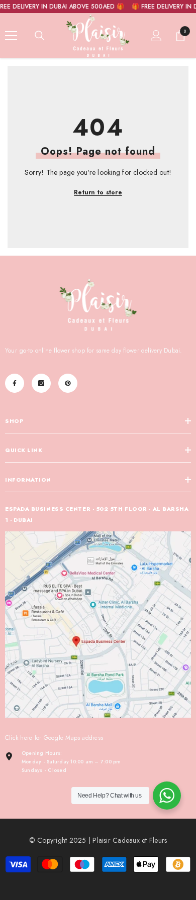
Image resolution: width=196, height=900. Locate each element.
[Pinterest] (67, 383)
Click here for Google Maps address (54, 737)
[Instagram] (41, 383)
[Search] (40, 36)
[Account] (156, 35)
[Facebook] (14, 383)
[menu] (11, 36)
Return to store (98, 192)
